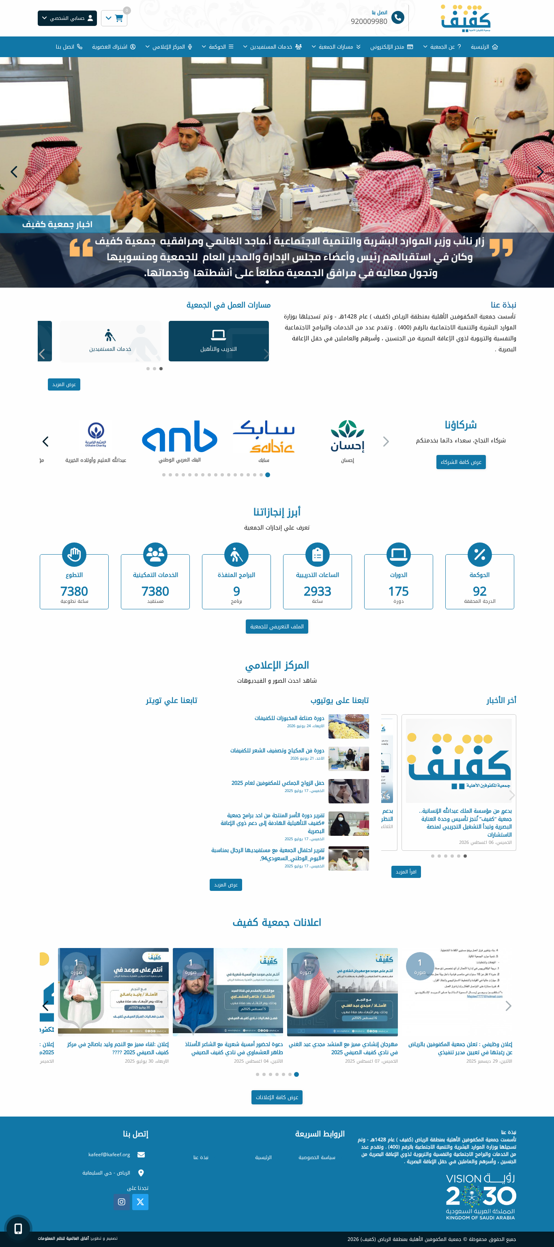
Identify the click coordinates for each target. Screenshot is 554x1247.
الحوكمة (217, 47)
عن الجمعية (442, 47)
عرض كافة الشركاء (461, 464)
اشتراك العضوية (109, 47)
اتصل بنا (65, 47)
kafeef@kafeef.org (109, 1156)
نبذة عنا (200, 1158)
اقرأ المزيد (406, 873)
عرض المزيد (64, 385)
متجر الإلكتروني (387, 47)
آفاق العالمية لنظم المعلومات (63, 1240)
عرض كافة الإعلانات (277, 1098)
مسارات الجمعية (336, 47)
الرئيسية (480, 47)
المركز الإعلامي (168, 47)
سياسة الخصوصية (316, 1158)
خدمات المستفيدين (271, 47)
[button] (14, 172)
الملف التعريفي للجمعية (277, 628)
